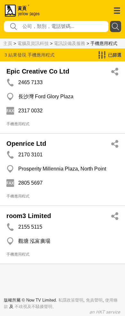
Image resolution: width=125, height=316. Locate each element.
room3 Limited (28, 215)
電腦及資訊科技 (33, 43)
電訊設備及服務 (69, 43)
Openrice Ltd (26, 143)
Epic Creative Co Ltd (37, 71)
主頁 (7, 43)
